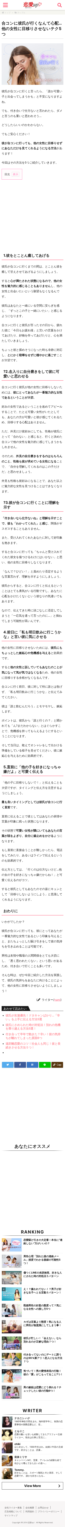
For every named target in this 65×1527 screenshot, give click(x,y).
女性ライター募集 (13, 1507)
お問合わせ (43, 1507)
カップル (21, 12)
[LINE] (45, 1065)
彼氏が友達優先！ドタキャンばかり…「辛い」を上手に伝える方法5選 (33, 1017)
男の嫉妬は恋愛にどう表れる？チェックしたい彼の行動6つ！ (42, 1389)
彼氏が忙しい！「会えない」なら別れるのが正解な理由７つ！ (42, 1339)
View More (32, 1486)
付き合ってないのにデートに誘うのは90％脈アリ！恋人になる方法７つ (42, 1358)
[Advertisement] (32, 216)
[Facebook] (20, 1065)
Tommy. (19, 1469)
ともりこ (19, 1431)
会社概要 (29, 1507)
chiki (17, 1443)
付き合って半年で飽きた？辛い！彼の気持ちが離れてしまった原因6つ (33, 1036)
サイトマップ (11, 1515)
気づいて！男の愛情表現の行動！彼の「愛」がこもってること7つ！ (43, 1372)
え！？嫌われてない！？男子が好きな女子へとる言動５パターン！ (42, 1290)
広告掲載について (13, 1511)
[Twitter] (8, 1065)
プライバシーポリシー (48, 1511)
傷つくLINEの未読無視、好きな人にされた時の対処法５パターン (42, 1274)
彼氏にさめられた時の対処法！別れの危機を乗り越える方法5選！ (33, 1026)
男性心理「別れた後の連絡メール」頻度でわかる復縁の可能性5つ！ (41, 1260)
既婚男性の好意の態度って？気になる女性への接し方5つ (42, 1307)
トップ (7, 12)
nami (57, 1000)
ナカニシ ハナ (22, 1418)
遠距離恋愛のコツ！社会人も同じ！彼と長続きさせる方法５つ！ (33, 1045)
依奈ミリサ (20, 1456)
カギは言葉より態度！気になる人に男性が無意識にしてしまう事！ (42, 1323)
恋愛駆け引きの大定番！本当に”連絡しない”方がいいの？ (42, 1241)
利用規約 (29, 1511)
